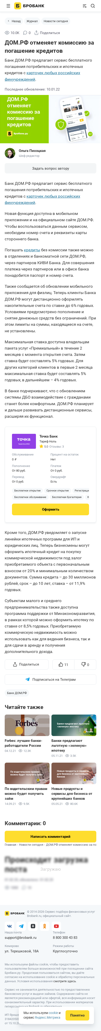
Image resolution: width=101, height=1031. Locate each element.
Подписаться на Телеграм (54, 679)
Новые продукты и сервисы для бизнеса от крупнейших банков (71, 794)
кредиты (32, 250)
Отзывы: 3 (56, 446)
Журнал (32, 21)
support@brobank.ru (20, 938)
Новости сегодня (56, 21)
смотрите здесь (64, 981)
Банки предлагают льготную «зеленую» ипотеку (69, 746)
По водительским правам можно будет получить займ (26, 794)
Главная (10, 844)
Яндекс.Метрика (47, 1017)
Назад (16, 21)
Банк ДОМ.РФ (17, 693)
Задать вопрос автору (50, 168)
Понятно (77, 1015)
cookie (53, 1013)
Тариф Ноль (47, 441)
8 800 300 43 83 (65, 938)
